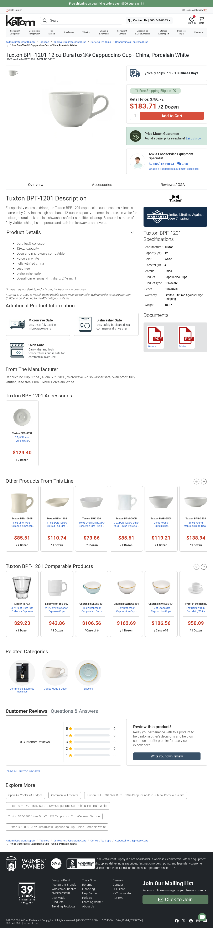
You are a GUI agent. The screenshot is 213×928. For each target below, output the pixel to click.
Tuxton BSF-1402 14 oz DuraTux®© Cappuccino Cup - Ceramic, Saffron (54, 816)
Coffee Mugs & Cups (55, 688)
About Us (88, 906)
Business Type (181, 32)
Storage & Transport (163, 32)
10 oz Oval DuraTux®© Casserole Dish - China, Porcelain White (91, 526)
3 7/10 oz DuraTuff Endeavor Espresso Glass (22, 611)
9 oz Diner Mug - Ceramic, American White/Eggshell (22, 526)
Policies (87, 897)
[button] (192, 20)
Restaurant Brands (64, 884)
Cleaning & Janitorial (104, 32)
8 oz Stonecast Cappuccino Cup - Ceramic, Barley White (126, 611)
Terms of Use (30, 923)
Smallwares (69, 32)
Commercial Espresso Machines (22, 690)
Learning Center (92, 902)
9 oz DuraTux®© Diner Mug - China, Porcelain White (126, 526)
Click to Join (179, 899)
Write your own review (167, 756)
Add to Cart (171, 115)
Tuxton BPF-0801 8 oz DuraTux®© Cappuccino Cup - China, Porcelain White (57, 827)
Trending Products (63, 906)
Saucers (88, 688)
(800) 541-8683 (163, 163)
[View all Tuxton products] (175, 197)
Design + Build (61, 880)
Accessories (102, 184)
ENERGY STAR (61, 893)
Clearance (198, 32)
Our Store (119, 889)
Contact (118, 884)
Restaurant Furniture (122, 32)
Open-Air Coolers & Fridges (25, 795)
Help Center (15, 10)
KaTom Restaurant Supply (20, 42)
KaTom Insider (122, 893)
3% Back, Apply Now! (193, 10)
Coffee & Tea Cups (100, 42)
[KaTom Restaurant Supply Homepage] (20, 20)
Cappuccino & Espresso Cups (131, 42)
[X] (184, 920)
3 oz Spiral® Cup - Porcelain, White (196, 610)
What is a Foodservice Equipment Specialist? (174, 168)
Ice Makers (51, 32)
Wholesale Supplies (64, 889)
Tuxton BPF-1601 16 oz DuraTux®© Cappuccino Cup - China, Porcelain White (57, 805)
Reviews (118, 897)
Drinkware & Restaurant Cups (69, 42)
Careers (118, 880)
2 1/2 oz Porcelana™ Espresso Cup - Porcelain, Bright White (56, 611)
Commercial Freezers (64, 795)
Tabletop (86, 32)
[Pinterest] (191, 920)
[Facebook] (177, 920)
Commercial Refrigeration (34, 32)
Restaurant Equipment (15, 32)
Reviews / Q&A (173, 184)
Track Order (89, 880)
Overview (35, 184)
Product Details (23, 232)
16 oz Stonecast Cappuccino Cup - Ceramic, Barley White (161, 611)
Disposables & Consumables (142, 32)
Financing (88, 889)
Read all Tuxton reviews (23, 771)
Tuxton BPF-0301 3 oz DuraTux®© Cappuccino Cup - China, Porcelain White (135, 795)
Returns (87, 884)
